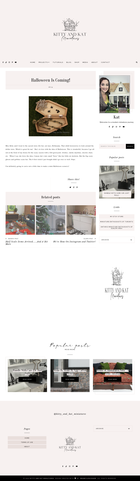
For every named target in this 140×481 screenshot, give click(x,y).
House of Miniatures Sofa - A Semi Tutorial (113, 372)
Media (85, 62)
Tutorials (58, 62)
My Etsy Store (116, 216)
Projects (43, 62)
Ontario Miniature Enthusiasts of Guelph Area (117, 227)
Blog (68, 62)
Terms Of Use (27, 442)
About (94, 62)
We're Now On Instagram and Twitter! (74, 241)
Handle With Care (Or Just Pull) (116, 194)
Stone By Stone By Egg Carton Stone (69, 372)
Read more (27, 379)
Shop (77, 62)
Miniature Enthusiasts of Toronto (116, 221)
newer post (13, 238)
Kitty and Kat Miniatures (42, 478)
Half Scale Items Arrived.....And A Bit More (27, 242)
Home (32, 62)
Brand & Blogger (88, 478)
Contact (105, 62)
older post (89, 238)
